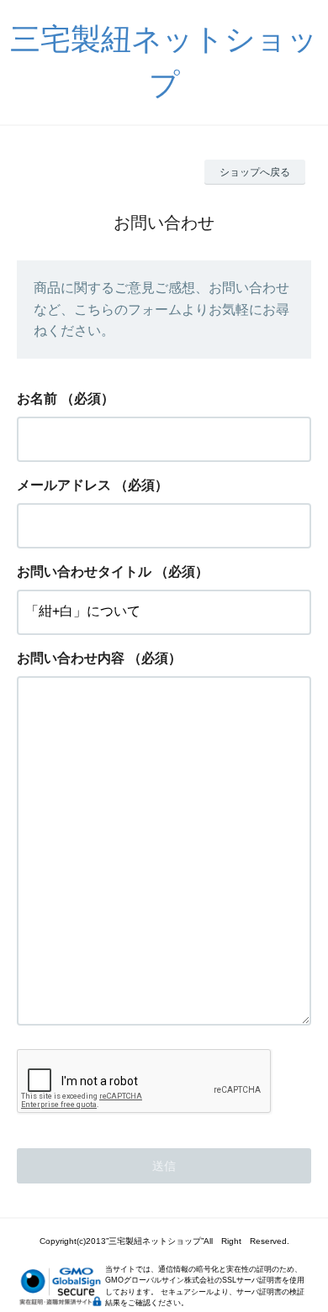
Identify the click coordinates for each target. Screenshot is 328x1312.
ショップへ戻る (255, 172)
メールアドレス (64, 485)
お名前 (37, 398)
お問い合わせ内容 (70, 658)
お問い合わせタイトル (84, 571)
